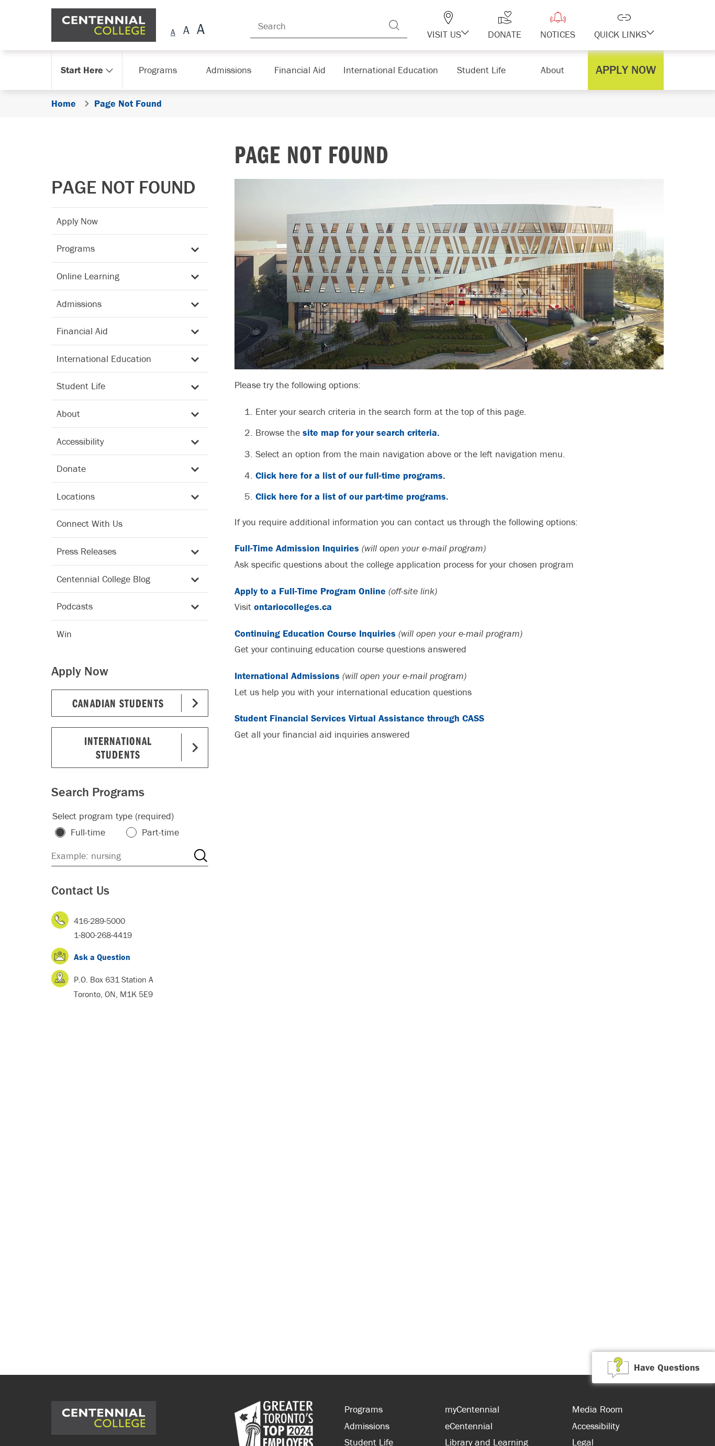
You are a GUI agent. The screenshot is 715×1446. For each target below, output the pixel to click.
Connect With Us (89, 523)
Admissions (79, 304)
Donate (71, 468)
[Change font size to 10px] (186, 30)
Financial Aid (82, 331)
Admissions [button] (232, 70)
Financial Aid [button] (305, 70)
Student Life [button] (482, 70)
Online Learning (88, 276)
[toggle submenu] (193, 249)
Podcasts (75, 606)
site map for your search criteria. (371, 432)
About (68, 414)
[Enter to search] (415, 25)
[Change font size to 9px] (173, 30)
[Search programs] (200, 855)
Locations (76, 496)
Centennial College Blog (103, 579)
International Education (104, 359)
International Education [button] (394, 70)
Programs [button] (160, 70)
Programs (76, 248)
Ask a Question (102, 957)
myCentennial (472, 1409)
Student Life (81, 386)
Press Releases (86, 551)
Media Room (597, 1409)
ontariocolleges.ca (293, 607)
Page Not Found (123, 186)
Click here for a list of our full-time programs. (350, 475)
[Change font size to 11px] (199, 30)
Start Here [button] (82, 70)
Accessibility (80, 441)
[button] (466, 25)
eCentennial (469, 1426)
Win (64, 634)
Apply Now (77, 221)
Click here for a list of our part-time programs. (352, 496)
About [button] (555, 70)
